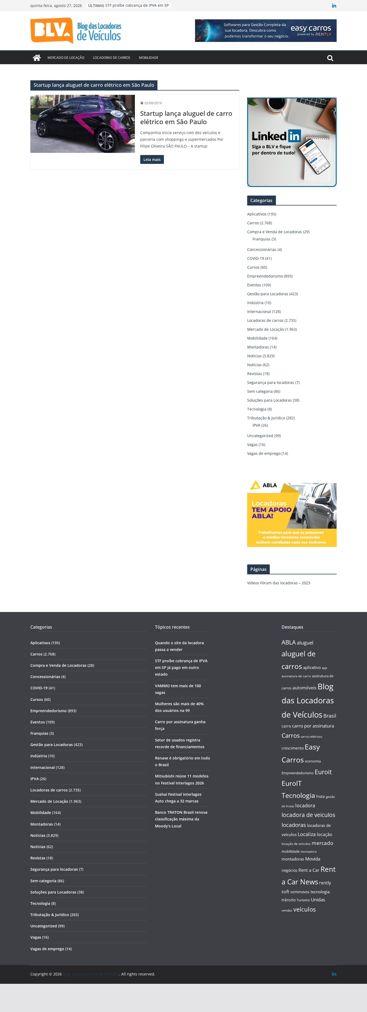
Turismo (303, 900)
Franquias (262, 239)
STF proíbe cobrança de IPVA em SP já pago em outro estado (181, 667)
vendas (287, 910)
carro (286, 726)
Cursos (253, 267)
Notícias (254, 355)
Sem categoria (260, 391)
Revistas (254, 373)
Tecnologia (257, 409)
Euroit (323, 772)
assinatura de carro (296, 676)
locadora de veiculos (308, 815)
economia (313, 761)
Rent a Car (308, 870)
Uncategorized (260, 435)
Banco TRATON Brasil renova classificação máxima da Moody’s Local (181, 819)
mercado (322, 843)
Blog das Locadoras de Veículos (308, 700)
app (324, 668)
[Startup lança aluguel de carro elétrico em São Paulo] (82, 124)
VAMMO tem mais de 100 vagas (133, 5)
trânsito (289, 899)
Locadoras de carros (111, 57)
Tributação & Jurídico (266, 417)
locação (324, 834)
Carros (253, 222)
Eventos (254, 284)
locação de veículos (296, 843)
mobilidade (291, 851)
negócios (289, 870)
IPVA (256, 425)
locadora (305, 805)
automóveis (304, 688)
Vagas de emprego (263, 453)
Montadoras (258, 347)
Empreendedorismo (265, 276)
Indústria (255, 302)
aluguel (305, 642)
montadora (308, 851)
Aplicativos (257, 214)
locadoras (294, 825)
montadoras (293, 859)
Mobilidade (149, 57)
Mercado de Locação (66, 57)
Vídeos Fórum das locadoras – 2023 (278, 582)
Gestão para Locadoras (267, 293)
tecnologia (320, 891)
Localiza (307, 834)
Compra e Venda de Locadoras (274, 231)
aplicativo (312, 667)
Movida (312, 859)
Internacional (259, 311)
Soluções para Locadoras (269, 400)
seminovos (300, 891)
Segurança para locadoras (270, 382)
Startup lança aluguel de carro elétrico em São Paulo (186, 117)
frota (320, 796)
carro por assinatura (313, 726)
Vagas (252, 444)
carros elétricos (311, 736)
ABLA (289, 642)
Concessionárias (261, 249)
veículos (304, 909)
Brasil (329, 715)
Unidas (318, 899)
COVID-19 (255, 258)
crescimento (293, 748)
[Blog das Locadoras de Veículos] (36, 57)
